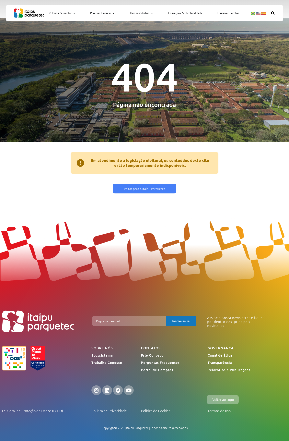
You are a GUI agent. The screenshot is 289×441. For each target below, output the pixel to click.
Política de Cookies (155, 410)
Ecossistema (102, 355)
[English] (258, 13)
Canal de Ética (220, 355)
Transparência (220, 362)
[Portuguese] (253, 13)
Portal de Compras (157, 370)
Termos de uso (219, 410)
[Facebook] (118, 390)
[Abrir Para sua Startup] (152, 13)
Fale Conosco (152, 355)
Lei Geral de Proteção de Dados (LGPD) (32, 410)
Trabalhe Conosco (106, 362)
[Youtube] (129, 390)
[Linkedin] (107, 390)
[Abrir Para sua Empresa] (113, 13)
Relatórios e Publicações (229, 370)
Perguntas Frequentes (160, 362)
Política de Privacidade (109, 410)
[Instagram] (96, 390)
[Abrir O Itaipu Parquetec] (74, 13)
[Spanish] (263, 13)
